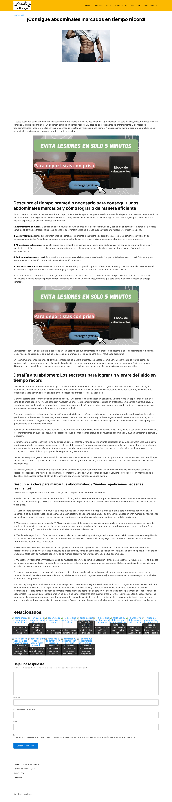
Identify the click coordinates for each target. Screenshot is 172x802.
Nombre (17, 697)
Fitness (134, 5)
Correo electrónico (24, 709)
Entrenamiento (101, 5)
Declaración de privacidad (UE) (27, 764)
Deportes (119, 5)
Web (15, 722)
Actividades (149, 5)
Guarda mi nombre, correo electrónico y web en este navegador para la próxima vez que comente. (75, 737)
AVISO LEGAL (20, 773)
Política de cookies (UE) (24, 769)
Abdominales (19, 15)
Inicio (87, 5)
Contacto (18, 778)
